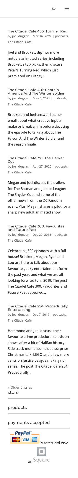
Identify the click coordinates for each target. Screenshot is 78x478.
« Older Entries (20, 387)
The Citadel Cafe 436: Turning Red (37, 31)
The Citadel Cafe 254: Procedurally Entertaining (38, 308)
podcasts (61, 36)
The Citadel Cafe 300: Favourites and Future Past (36, 228)
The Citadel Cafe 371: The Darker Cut (36, 160)
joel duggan (20, 36)
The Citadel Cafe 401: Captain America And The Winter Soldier (36, 91)
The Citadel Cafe (20, 42)
